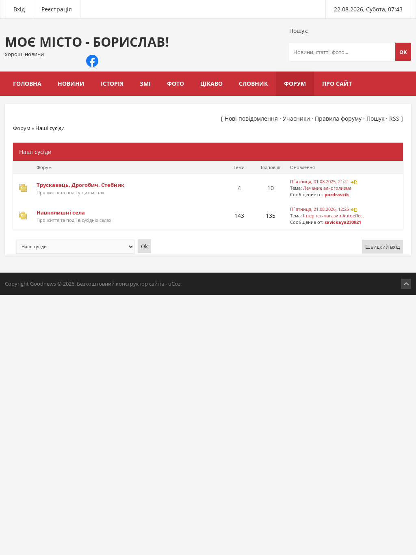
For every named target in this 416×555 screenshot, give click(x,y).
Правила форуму (338, 118)
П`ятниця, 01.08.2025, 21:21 (319, 181)
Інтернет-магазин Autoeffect (333, 216)
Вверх (406, 284)
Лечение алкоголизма (327, 188)
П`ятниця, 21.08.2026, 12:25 (319, 209)
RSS (394, 118)
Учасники (296, 118)
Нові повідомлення (251, 118)
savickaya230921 (343, 222)
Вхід (19, 9)
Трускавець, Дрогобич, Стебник (80, 185)
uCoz (174, 283)
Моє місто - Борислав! (87, 45)
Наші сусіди (50, 128)
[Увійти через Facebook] (92, 61)
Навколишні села (61, 212)
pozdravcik (337, 194)
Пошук (375, 118)
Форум (21, 128)
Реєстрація (56, 9)
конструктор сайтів (140, 283)
